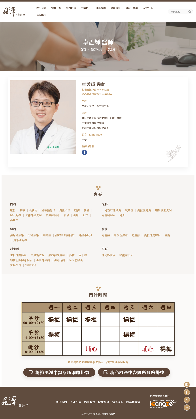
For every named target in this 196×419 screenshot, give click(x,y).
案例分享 (42, 15)
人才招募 (148, 8)
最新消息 (116, 8)
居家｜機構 (132, 8)
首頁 (83, 49)
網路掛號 (71, 8)
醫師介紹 (56, 8)
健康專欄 (101, 8)
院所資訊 (41, 8)
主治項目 (86, 8)
